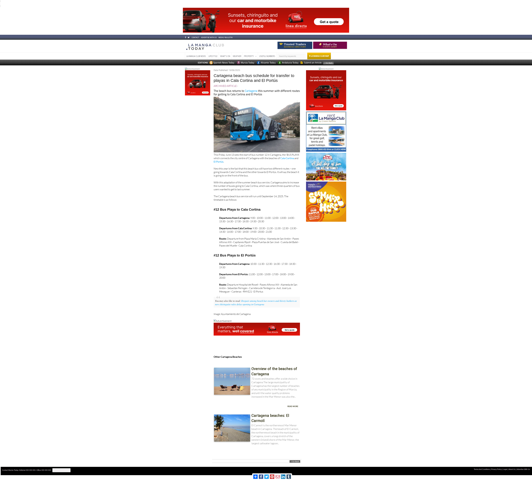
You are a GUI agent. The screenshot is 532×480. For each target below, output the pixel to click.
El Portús (218, 161)
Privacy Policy (496, 469)
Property (249, 56)
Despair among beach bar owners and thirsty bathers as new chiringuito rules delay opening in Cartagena (256, 302)
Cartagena (251, 90)
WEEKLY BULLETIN (225, 37)
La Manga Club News (196, 56)
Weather (237, 56)
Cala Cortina (287, 158)
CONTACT (195, 37)
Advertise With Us (523, 469)
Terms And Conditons (482, 469)
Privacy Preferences (61, 470)
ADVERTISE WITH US (208, 37)
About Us (511, 469)
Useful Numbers (267, 56)
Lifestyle (213, 56)
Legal (505, 469)
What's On (225, 56)
